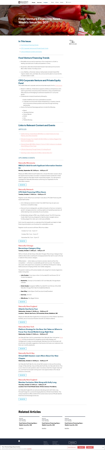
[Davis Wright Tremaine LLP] (23, 2)
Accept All (90, 447)
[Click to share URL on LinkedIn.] (73, 42)
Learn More (29, 448)
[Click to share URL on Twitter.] (70, 42)
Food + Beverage (21, 15)
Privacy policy (55, 441)
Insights (46, 2)
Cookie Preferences (72, 447)
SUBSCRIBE (72, 442)
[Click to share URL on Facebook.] (72, 42)
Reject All (81, 447)
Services (39, 2)
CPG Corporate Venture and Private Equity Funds (34, 48)
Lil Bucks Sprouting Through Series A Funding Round (36, 149)
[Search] (66, 2)
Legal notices (46, 444)
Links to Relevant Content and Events (31, 51)
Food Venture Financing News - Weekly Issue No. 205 (51, 424)
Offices (57, 2)
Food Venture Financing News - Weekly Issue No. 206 (28, 424)
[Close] (103, 447)
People (33, 2)
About (52, 2)
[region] (52, 447)
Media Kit (45, 441)
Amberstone (58, 85)
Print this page (74, 43)
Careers (61, 2)
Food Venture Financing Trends (29, 45)
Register (22, 184)
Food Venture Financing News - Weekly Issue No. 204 (74, 424)
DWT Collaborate (55, 444)
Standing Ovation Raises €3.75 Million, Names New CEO (36, 152)
